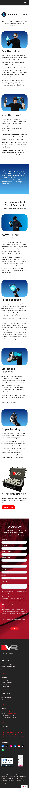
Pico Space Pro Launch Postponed (10, 730)
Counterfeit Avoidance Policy (13, 778)
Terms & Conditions (6, 719)
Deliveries (4, 657)
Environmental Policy (7, 780)
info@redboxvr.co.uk (10, 712)
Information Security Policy (13, 782)
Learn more (4, 673)
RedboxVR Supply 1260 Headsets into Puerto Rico (13, 737)
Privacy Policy (5, 776)
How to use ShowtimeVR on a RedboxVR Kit (13, 732)
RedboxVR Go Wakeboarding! (9, 734)
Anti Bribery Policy (14, 776)
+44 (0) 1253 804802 (10, 713)
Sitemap (3, 722)
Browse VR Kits (8, 507)
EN (25, 786)
